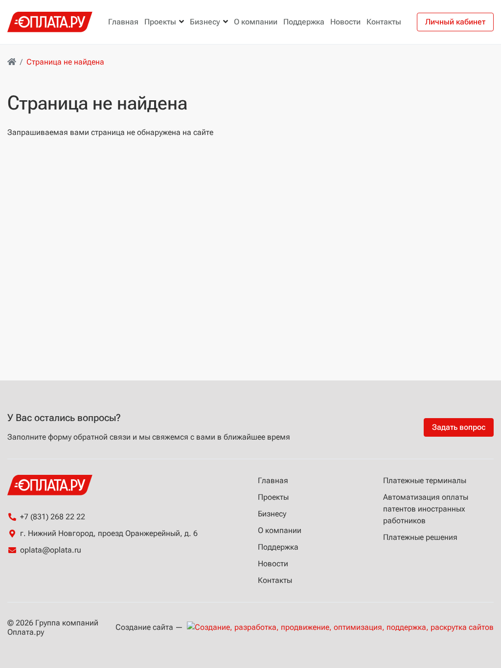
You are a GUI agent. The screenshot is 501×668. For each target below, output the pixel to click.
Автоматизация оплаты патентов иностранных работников (425, 508)
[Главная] (11, 62)
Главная (123, 21)
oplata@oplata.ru (50, 550)
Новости (345, 21)
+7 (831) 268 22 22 (52, 516)
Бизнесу (205, 21)
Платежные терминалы (424, 480)
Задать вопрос (458, 427)
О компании (255, 21)
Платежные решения (420, 537)
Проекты (160, 21)
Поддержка (303, 21)
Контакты (383, 21)
